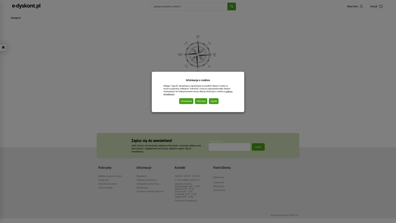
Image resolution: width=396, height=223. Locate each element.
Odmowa (201, 101)
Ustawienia (186, 101)
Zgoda (214, 101)
